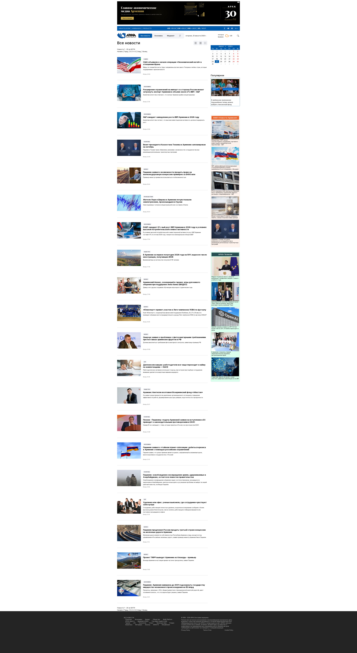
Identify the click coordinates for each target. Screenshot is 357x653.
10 (213, 56)
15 (233, 56)
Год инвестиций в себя (159, 621)
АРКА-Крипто (130, 621)
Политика (147, 141)
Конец (145, 51)
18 (217, 59)
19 (221, 59)
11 (217, 56)
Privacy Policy (185, 630)
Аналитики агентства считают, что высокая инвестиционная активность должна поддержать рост (174, 121)
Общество (147, 251)
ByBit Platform (167, 619)
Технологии (142, 623)
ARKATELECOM (124, 28)
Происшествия (148, 196)
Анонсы (147, 625)
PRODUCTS (147, 28)
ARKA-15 (156, 625)
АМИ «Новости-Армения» (225, 118)
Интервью (138, 625)
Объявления (166, 625)
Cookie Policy (229, 630)
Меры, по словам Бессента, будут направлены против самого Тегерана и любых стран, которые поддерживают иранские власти (175, 68)
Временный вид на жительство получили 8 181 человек (161, 260)
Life (145, 361)
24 (213, 61)
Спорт (151, 623)
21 (229, 59)
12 (221, 56)
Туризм (127, 623)
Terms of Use (207, 630)
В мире (146, 59)
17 (213, 59)
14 (229, 56)
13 (225, 56)
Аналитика (128, 625)
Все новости (145, 36)
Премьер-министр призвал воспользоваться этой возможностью (164, 177)
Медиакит (171, 36)
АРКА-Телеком (225, 254)
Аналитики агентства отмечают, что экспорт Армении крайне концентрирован (169, 95)
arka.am (228, 623)
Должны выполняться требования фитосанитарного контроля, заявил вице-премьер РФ (172, 342)
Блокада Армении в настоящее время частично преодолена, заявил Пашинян (168, 560)
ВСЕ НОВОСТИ (129, 618)
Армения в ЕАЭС (143, 621)
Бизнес (146, 169)
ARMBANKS (136, 28)
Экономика (158, 36)
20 (225, 59)
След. (139, 51)
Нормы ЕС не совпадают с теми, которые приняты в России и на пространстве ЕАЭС (171, 425)
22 (233, 59)
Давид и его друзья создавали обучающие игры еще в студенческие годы (167, 287)
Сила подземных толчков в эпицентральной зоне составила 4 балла (165, 205)
